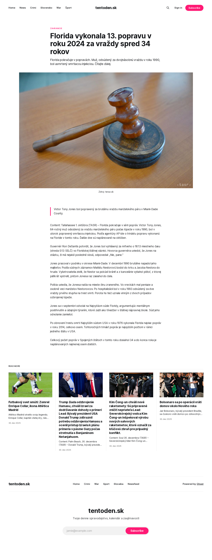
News (23, 7)
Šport (68, 7)
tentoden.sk (106, 7)
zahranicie (56, 28)
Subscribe (194, 7)
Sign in (178, 7)
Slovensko (46, 7)
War (58, 7)
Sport (106, 483)
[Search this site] (167, 7)
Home (12, 7)
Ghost (200, 483)
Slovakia (118, 483)
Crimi (33, 7)
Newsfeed (133, 483)
